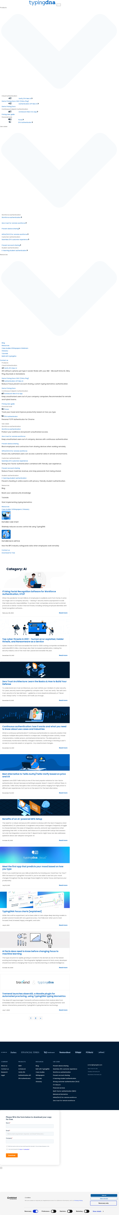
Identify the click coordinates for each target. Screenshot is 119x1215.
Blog (3, 343)
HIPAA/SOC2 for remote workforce (65, 1097)
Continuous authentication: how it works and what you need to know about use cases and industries (34, 728)
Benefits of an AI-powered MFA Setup (22, 819)
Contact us (4, 360)
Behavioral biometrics (60, 1094)
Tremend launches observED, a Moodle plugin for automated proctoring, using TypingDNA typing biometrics (34, 995)
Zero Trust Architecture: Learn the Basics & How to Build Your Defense (34, 683)
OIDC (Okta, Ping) (22, 101)
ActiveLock (22, 1069)
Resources (5, 507)
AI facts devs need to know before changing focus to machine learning (30, 952)
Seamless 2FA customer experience (65, 1069)
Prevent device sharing (60, 1066)
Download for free (8, 553)
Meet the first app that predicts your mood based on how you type (32, 868)
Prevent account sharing (61, 1075)
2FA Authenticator (24, 1078)
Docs (14, 101)
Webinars (24, 348)
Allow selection (104, 1198)
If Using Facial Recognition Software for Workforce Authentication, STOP (29, 593)
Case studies (6, 348)
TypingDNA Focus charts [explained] (22, 911)
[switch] (53, 1211)
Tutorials (5, 353)
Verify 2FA (21, 1072)
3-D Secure (57, 1085)
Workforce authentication (62, 1072)
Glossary (5, 351)
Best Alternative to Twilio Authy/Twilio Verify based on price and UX (34, 775)
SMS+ (20, 1066)
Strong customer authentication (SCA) (66, 1082)
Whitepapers (16, 348)
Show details (97, 1211)
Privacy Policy (78, 1200)
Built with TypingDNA (42, 1069)
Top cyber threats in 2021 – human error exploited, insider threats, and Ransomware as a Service (33, 640)
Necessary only (103, 1203)
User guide (11, 114)
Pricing (9, 101)
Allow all (104, 1195)
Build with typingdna (9, 356)
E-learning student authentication (64, 1078)
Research (4, 1072)
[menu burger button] (59, 4)
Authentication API (24, 1075)
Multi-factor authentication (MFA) (64, 1091)
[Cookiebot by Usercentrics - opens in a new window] (12, 1198)
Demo (4, 101)
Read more (63, 613)
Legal (3, 1075)
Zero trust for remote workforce (64, 1100)
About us (4, 1066)
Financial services (59, 1088)
